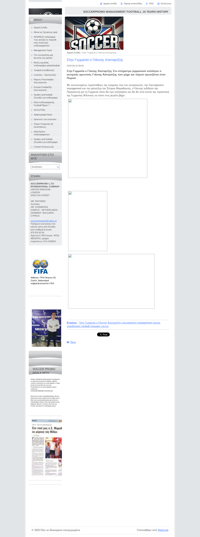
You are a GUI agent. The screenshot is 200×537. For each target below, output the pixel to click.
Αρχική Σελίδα (73, 52)
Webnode (163, 530)
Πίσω (73, 342)
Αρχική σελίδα (110, 3)
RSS (151, 3)
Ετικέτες (72, 322)
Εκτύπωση (166, 3)
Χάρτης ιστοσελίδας (133, 3)
